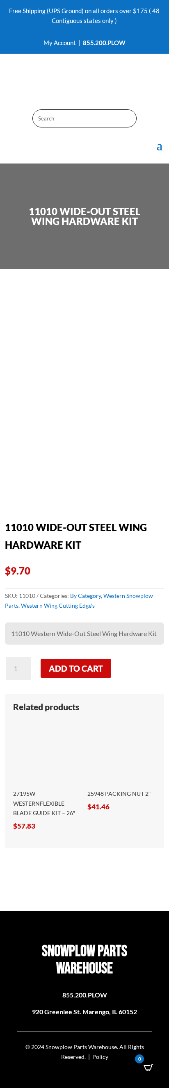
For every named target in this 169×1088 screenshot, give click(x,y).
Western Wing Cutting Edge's (58, 605)
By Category (85, 595)
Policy (100, 1056)
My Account (59, 42)
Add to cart (76, 668)
